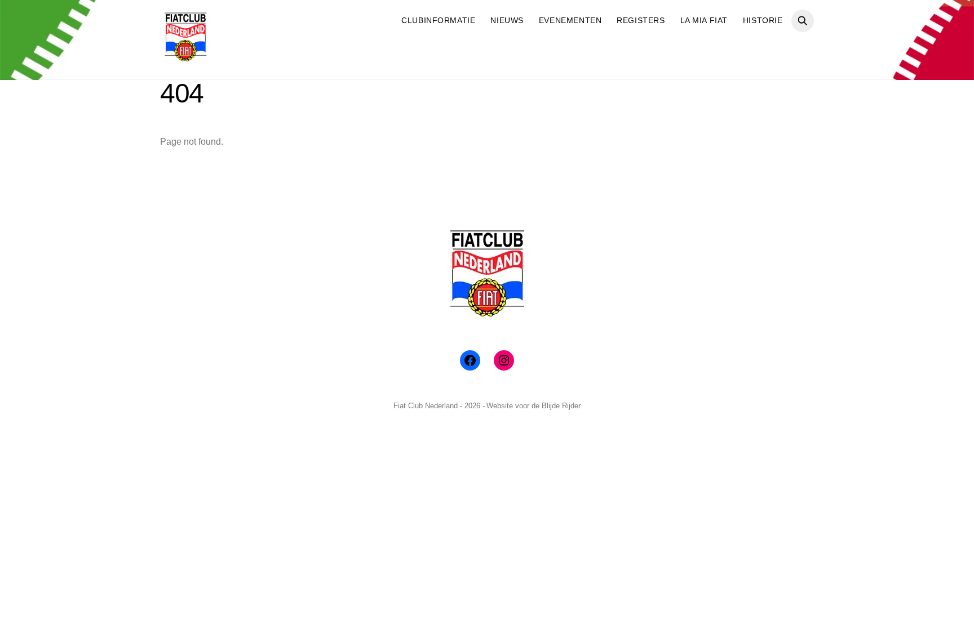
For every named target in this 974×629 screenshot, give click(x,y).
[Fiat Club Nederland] (185, 57)
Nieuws (506, 20)
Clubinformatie (438, 20)
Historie (763, 20)
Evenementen (570, 20)
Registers (641, 20)
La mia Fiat (704, 20)
